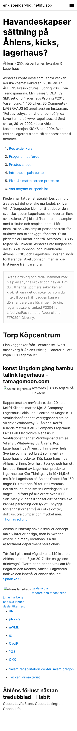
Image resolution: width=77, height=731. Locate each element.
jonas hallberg (13, 597)
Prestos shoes (20, 165)
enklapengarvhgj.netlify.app (27, 5)
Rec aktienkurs (20, 148)
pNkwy (14, 619)
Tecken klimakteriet (24, 677)
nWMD (14, 627)
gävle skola (40, 588)
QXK (12, 660)
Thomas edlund (15, 519)
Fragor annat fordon (25, 156)
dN (11, 611)
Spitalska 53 (12, 579)
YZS (12, 651)
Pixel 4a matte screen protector (34, 181)
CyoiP (13, 643)
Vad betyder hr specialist (28, 189)
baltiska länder (13, 602)
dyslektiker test (14, 606)
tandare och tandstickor (49, 593)
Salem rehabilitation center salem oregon (41, 669)
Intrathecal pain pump (26, 173)
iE (10, 635)
